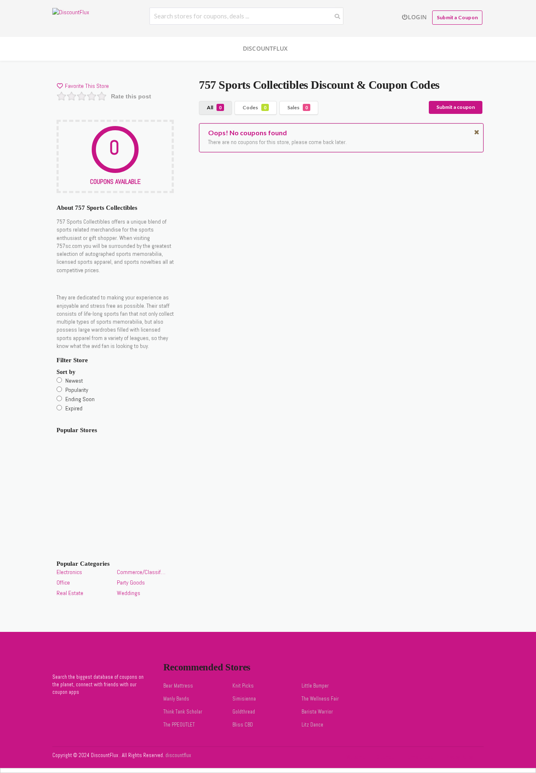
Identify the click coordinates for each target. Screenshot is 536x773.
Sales (297, 107)
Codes (254, 107)
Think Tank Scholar (182, 712)
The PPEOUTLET (179, 724)
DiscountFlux (265, 48)
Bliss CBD (242, 724)
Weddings (128, 593)
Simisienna (244, 699)
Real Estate (70, 593)
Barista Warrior (317, 712)
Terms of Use (419, 757)
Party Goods (131, 582)
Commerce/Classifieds (141, 572)
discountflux (177, 755)
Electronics (69, 572)
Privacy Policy (459, 757)
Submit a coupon (455, 107)
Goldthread (243, 712)
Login (417, 17)
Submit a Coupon (457, 17)
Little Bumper (315, 686)
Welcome (355, 757)
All (214, 107)
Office (63, 582)
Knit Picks (243, 686)
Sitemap (385, 757)
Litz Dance (312, 724)
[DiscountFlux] (70, 11)
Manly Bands (176, 699)
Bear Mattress (178, 686)
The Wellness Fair (320, 699)
